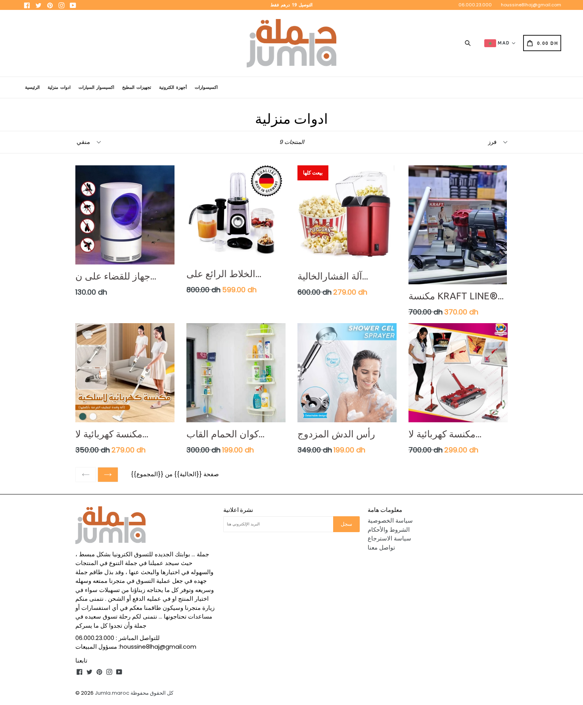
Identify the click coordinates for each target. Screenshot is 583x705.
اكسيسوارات (206, 87)
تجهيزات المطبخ (136, 87)
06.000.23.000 (475, 5)
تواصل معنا (381, 547)
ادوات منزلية (59, 87)
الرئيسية (32, 87)
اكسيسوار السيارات (96, 87)
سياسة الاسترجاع (389, 538)
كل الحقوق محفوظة (151, 693)
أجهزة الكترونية (173, 87)
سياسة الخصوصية (390, 520)
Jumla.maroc (112, 693)
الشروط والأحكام (389, 529)
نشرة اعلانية (238, 509)
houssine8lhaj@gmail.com (531, 5)
